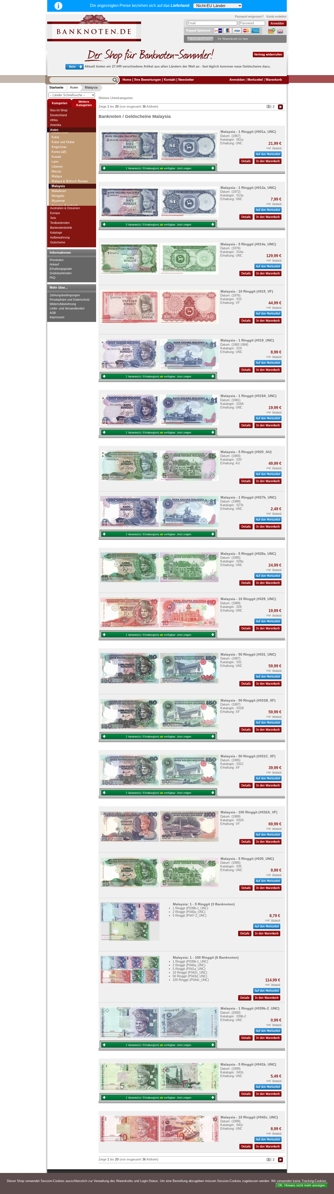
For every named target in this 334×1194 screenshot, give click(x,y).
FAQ (52, 277)
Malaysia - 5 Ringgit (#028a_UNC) (248, 554)
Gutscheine (57, 242)
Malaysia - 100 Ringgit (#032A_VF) (249, 812)
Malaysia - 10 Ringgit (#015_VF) (247, 291)
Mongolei (58, 196)
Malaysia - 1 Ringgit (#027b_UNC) (248, 497)
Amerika (55, 125)
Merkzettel (255, 79)
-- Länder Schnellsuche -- (72, 95)
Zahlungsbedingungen (65, 295)
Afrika (54, 120)
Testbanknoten (60, 223)
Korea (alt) (59, 152)
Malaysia (91, 87)
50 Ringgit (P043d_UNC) (190, 976)
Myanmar (58, 201)
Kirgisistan (59, 147)
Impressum (57, 317)
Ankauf (54, 264)
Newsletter (186, 79)
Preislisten (57, 260)
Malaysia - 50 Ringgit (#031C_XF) (248, 756)
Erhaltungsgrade (61, 269)
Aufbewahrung (60, 237)
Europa (55, 213)
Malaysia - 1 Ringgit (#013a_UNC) (248, 188)
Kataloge (56, 232)
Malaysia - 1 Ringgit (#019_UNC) (247, 340)
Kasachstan (60, 132)
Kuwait (56, 157)
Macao (56, 171)
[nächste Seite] (280, 106)
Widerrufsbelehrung (63, 304)
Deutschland (58, 115)
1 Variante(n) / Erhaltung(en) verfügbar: (158, 168)
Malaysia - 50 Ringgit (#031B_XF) (248, 700)
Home (126, 79)
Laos (55, 161)
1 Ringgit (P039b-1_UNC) (190, 908)
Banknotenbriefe (61, 227)
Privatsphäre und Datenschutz (70, 299)
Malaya (57, 176)
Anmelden (237, 79)
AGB (53, 313)
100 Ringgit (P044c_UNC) (191, 980)
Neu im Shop (58, 110)
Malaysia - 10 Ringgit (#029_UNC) (248, 599)
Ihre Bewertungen (147, 79)
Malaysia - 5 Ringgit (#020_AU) (246, 452)
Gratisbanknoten (61, 273)
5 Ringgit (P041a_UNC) (189, 969)
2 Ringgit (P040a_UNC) (189, 912)
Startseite (56, 87)
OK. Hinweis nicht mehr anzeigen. (302, 1185)
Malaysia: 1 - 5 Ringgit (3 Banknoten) (204, 904)
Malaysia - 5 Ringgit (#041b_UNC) (248, 1064)
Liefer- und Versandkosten (67, 308)
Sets (53, 218)
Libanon (57, 166)
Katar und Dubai (63, 142)
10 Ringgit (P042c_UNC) (190, 972)
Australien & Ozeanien (65, 208)
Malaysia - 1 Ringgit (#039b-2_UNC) (250, 1008)
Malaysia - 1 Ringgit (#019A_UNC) (249, 396)
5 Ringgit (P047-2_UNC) (189, 915)
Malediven (59, 191)
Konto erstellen (277, 16)
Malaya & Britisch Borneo (70, 181)
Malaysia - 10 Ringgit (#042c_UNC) (249, 1117)
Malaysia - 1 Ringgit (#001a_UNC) (248, 132)
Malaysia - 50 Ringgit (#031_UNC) (248, 654)
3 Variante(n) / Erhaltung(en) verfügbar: (158, 224)
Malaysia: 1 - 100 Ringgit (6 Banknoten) (206, 957)
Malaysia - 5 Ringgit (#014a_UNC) (248, 244)
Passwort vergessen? (249, 16)
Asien (74, 87)
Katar (55, 137)
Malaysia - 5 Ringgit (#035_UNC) (247, 859)
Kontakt (169, 79)
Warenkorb (274, 79)
